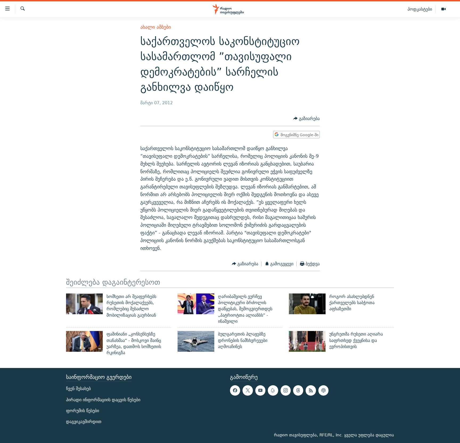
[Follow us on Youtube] (260, 391)
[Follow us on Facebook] (235, 391)
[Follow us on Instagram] (286, 391)
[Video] (443, 9)
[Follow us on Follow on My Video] (273, 391)
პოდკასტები (420, 9)
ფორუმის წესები (82, 410)
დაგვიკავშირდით (83, 421)
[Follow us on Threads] (298, 391)
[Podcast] (323, 391)
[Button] (306, 119)
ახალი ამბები (155, 27)
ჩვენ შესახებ (78, 389)
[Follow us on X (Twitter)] (248, 391)
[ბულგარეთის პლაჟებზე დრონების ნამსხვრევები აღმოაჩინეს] (196, 341)
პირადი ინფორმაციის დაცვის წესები (103, 399)
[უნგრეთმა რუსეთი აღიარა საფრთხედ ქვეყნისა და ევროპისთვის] (307, 341)
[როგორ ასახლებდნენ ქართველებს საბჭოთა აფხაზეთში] (307, 303)
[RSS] (311, 391)
